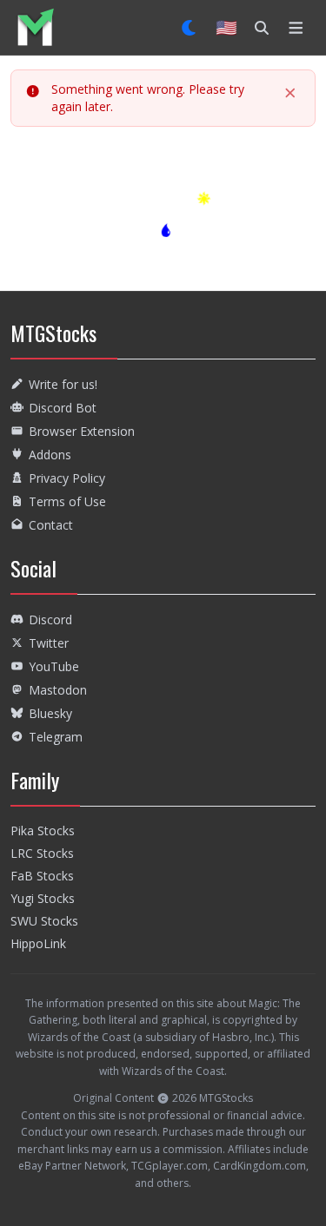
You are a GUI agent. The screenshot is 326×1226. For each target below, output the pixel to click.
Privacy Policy (67, 478)
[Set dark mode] (190, 28)
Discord (50, 619)
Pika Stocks (42, 830)
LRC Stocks (42, 853)
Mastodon (58, 690)
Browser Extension (82, 431)
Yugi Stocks (42, 898)
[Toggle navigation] (296, 28)
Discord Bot (62, 407)
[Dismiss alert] (290, 93)
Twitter (49, 643)
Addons (50, 454)
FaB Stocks (42, 875)
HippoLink (38, 943)
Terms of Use (67, 501)
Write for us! (63, 384)
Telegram (56, 736)
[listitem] (35, 27)
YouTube (54, 666)
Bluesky (50, 713)
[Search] (261, 27)
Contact (51, 525)
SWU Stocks (44, 921)
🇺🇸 (226, 27)
